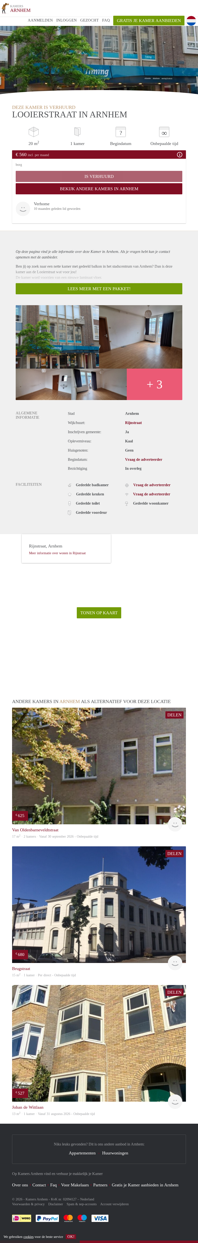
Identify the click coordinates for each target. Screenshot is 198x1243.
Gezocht (89, 20)
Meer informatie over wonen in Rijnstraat (57, 553)
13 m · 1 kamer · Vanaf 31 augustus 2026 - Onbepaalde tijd (53, 1114)
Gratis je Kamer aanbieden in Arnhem (145, 1184)
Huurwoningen (115, 1153)
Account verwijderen (114, 1204)
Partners (100, 1184)
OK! (70, 1237)
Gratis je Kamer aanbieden (149, 20)
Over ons (20, 1184)
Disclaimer (55, 1204)
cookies (28, 1237)
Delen (174, 714)
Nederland (87, 1199)
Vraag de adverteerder (143, 459)
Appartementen (82, 1153)
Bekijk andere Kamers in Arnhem (99, 188)
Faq (53, 1184)
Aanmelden (40, 20)
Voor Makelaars (75, 1184)
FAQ (106, 20)
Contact (39, 1184)
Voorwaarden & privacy (28, 1204)
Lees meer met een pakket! (99, 288)
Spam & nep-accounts (82, 1204)
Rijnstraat (133, 423)
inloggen (66, 20)
